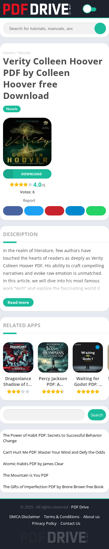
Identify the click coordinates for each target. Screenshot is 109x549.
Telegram (75, 210)
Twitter (34, 210)
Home (8, 52)
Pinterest (54, 210)
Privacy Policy (44, 523)
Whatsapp (96, 210)
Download (31, 174)
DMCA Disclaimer (24, 516)
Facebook (13, 210)
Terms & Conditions (61, 516)
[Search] (100, 28)
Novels (24, 52)
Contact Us (70, 523)
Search (97, 415)
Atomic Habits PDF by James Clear (33, 463)
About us (91, 516)
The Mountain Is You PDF (25, 475)
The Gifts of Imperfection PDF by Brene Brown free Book (53, 486)
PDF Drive (80, 507)
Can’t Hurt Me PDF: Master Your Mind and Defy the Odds (54, 452)
